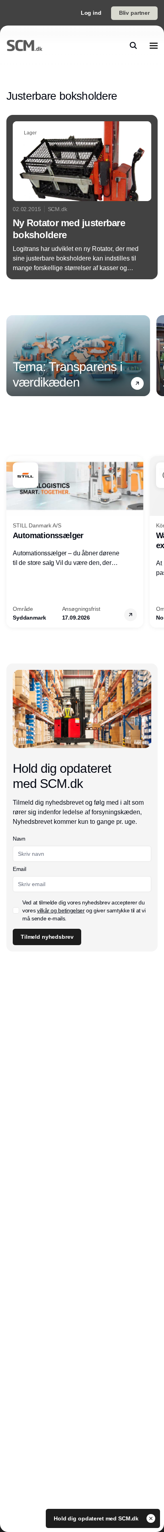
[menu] (154, 45)
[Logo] (24, 45)
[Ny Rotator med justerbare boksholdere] (82, 197)
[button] (137, 383)
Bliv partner (134, 13)
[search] (133, 45)
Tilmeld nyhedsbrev (47, 937)
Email (19, 869)
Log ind (91, 13)
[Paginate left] (12, 355)
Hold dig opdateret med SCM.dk (97, 1518)
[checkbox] (16, 910)
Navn (19, 838)
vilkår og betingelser (61, 910)
